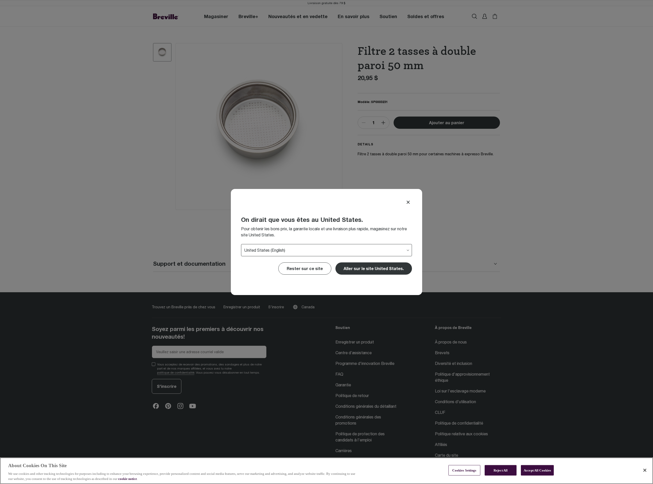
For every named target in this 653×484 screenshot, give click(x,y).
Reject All (501, 470)
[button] (373, 268)
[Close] (408, 202)
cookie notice (127, 479)
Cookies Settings (464, 470)
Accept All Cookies (537, 470)
